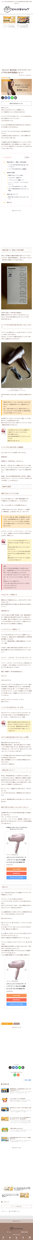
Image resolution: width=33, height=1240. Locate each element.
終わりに (9, 202)
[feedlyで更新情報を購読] (14, 1074)
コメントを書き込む (16, 1206)
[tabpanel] (9, 22)
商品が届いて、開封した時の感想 (16, 162)
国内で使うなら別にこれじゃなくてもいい (18, 198)
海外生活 (17, 1023)
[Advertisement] (16, 49)
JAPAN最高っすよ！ (7, 1023)
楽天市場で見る (16, 873)
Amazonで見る (16, 869)
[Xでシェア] (2, 97)
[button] (15, 97)
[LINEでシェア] (12, 97)
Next (32, 22)
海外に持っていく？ (12, 194)
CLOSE (27, 157)
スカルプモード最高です (14, 177)
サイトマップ (16, 1234)
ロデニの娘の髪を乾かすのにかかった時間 (18, 189)
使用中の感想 (11, 172)
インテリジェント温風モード (16, 180)
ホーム (8, 1232)
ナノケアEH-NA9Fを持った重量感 (17, 169)
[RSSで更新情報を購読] (18, 1074)
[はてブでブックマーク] (9, 97)
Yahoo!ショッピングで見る (16, 877)
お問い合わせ (24, 1232)
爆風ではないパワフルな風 (15, 175)
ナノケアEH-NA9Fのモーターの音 (17, 186)
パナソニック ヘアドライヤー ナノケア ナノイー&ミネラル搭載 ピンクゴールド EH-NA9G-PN (16, 859)
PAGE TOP (17, 1221)
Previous (1, 22)
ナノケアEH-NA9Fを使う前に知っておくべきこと (18, 165)
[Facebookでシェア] (5, 97)
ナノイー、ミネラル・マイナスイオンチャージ (18, 183)
